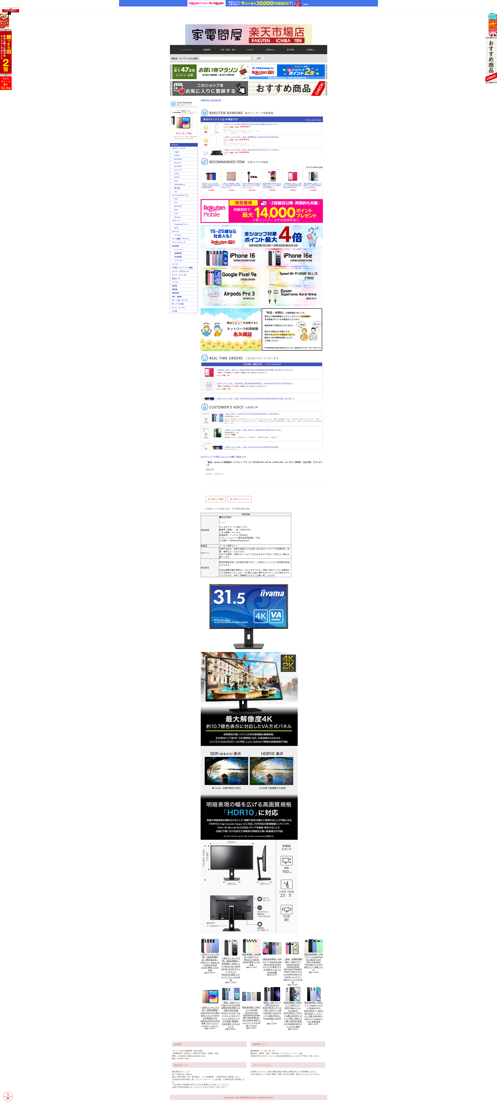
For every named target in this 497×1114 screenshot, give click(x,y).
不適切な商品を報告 (242, 509)
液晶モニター (241, 457)
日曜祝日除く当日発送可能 (211, 100)
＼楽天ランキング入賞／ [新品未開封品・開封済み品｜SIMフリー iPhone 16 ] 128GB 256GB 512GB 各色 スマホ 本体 (210, 962)
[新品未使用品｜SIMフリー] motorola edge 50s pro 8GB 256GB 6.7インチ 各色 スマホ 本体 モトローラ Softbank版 (272, 965)
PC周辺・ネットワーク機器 (224, 457)
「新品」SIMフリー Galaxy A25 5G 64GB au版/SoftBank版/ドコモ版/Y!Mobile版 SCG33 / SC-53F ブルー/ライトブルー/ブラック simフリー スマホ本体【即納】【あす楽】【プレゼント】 (230, 1015)
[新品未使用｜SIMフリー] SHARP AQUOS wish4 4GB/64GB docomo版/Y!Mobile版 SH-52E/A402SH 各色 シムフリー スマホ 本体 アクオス (251, 1016)
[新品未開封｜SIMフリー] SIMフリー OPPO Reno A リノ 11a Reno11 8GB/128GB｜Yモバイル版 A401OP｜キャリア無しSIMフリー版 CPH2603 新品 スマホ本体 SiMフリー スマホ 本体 (292, 1015)
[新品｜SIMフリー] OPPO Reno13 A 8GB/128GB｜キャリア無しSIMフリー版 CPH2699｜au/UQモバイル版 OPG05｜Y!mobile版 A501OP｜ (272, 1012)
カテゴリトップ (206, 457)
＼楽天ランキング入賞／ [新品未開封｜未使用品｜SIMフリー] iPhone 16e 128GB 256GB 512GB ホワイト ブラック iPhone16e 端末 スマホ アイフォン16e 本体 (230, 969)
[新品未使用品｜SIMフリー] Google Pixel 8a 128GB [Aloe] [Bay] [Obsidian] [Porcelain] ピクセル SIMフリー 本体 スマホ (313, 962)
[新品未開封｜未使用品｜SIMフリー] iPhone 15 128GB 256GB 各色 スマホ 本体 (251, 959)
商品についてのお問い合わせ (219, 509)
